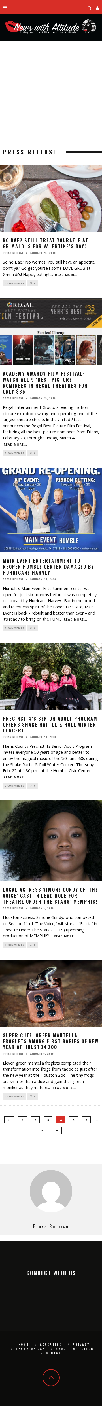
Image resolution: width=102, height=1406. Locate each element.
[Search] (90, 7)
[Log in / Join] (97, 7)
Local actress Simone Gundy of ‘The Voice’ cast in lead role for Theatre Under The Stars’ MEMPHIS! (50, 895)
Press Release (13, 253)
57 (42, 1130)
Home (23, 1344)
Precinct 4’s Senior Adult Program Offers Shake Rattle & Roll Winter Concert (50, 724)
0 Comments (14, 283)
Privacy (81, 1344)
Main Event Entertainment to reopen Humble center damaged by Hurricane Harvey (48, 566)
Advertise (50, 1344)
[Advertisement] (51, 95)
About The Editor (75, 1348)
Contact (55, 1353)
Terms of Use (30, 1348)
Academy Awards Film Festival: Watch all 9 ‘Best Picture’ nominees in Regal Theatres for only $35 (45, 382)
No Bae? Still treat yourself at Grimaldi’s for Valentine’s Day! (45, 243)
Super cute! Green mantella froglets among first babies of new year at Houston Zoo (51, 1041)
